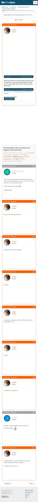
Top (26, 497)
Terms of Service (27, 494)
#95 (33, 272)
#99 (33, 412)
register (18, 76)
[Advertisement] (19, 56)
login (12, 76)
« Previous (7, 483)
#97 (34, 342)
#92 (33, 166)
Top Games (13, 7)
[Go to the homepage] (8, 2)
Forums (5, 7)
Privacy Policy (29, 492)
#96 (33, 307)
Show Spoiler (9, 99)
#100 (33, 447)
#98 (33, 377)
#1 (34, 25)
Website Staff (29, 490)
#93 (33, 201)
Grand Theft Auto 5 (23, 7)
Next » (32, 483)
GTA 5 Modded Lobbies (8, 8)
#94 (33, 236)
